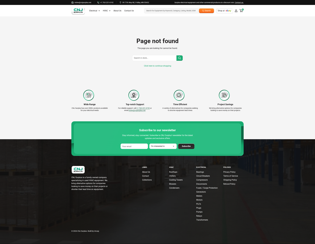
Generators (201, 192)
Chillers (172, 176)
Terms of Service (230, 176)
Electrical (93, 11)
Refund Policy (229, 184)
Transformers (202, 220)
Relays (199, 216)
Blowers (172, 184)
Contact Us (129, 11)
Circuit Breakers (203, 176)
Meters (199, 196)
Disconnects (201, 184)
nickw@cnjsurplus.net (82, 2)
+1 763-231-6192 (106, 2)
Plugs (198, 208)
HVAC (105, 11)
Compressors (202, 180)
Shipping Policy (230, 180)
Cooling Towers (176, 180)
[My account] (236, 10)
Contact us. (239, 2)
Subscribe (186, 146)
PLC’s (198, 204)
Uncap (96, 231)
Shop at (221, 11)
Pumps (199, 212)
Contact (145, 176)
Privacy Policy (229, 172)
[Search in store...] (179, 58)
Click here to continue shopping (157, 66)
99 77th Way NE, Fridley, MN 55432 (135, 2)
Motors (199, 200)
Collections (147, 180)
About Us (117, 11)
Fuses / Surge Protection (207, 188)
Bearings (200, 172)
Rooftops (173, 172)
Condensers (174, 188)
